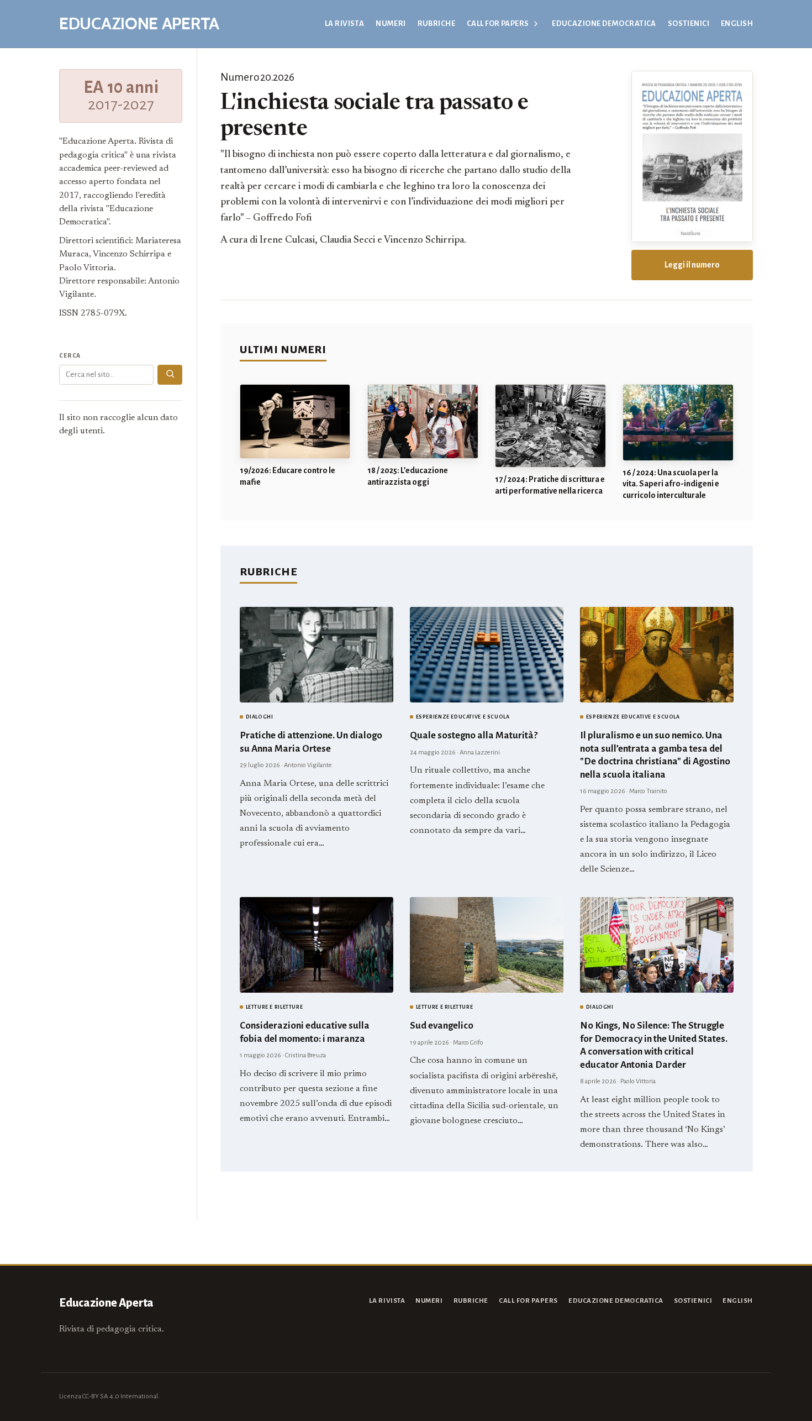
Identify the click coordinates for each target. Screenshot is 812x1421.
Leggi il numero (692, 264)
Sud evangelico (441, 1025)
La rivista (344, 23)
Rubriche (437, 23)
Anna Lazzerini (480, 752)
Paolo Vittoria (638, 1081)
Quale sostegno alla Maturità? (473, 735)
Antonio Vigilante (308, 765)
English (737, 23)
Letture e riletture (274, 1007)
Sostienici (688, 23)
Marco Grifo (468, 1042)
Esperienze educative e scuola (463, 717)
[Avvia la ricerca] (170, 375)
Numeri (391, 23)
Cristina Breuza (305, 1055)
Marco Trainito (648, 791)
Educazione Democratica (604, 23)
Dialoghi (259, 717)
